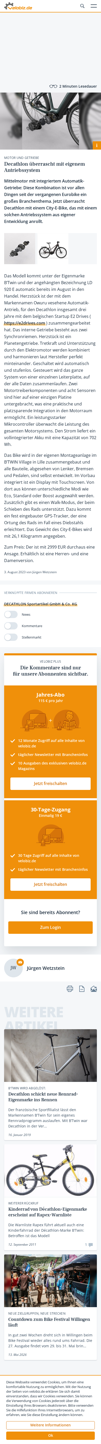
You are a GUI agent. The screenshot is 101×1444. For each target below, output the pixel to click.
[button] (50, 1436)
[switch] (11, 614)
